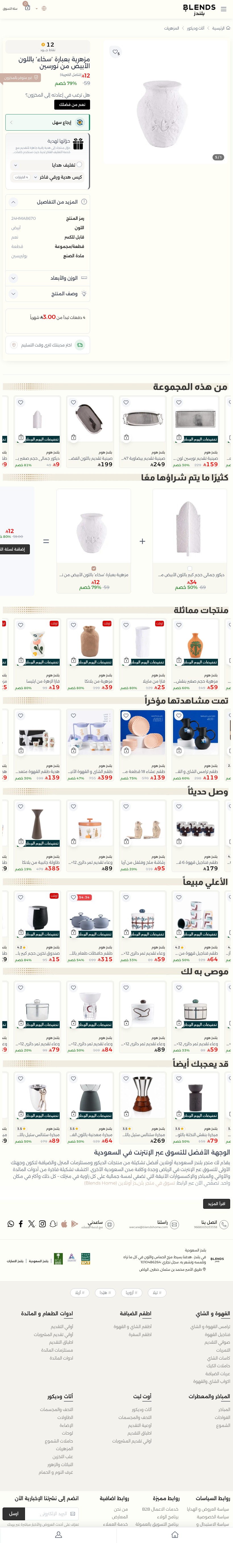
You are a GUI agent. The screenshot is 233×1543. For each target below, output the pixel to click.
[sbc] (72, 1260)
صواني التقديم (217, 1342)
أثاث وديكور (195, 28)
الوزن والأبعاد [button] (64, 278)
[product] (195, 419)
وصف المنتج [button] (64, 293)
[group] (166, 102)
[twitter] (32, 1225)
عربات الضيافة (217, 1373)
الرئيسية (218, 28)
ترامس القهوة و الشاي (210, 1326)
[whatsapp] (10, 1225)
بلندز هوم (211, 452)
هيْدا (103, 1292)
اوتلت (159, 623)
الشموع (223, 1425)
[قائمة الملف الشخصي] (58, 1536)
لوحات (67, 1433)
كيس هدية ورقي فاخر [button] (61, 177)
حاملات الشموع (59, 1441)
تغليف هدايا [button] (63, 165)
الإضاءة (66, 1425)
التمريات (223, 1350)
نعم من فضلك (72, 104)
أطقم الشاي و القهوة (132, 1326)
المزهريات (171, 28)
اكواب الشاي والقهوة (211, 1381)
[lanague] (40, 8)
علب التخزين (63, 1456)
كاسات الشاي (218, 1358)
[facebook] (21, 1225)
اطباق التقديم (61, 1342)
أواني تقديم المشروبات (53, 1334)
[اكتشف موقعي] (14, 345)
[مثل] (178, 402)
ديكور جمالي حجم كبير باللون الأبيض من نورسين (189, 574)
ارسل (13, 1513)
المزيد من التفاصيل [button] (57, 202)
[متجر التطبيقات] (64, 1225)
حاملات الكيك (218, 1365)
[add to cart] (179, 438)
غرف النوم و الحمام (56, 1472)
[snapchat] (53, 1225)
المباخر (224, 1409)
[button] (223, 8)
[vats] (86, 1260)
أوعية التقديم (139, 1425)
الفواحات (222, 1417)
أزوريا (130, 1292)
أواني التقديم (62, 1326)
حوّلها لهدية (58, 141)
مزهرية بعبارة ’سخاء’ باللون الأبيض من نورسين (93, 574)
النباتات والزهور (60, 1464)
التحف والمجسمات (134, 1417)
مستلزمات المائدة (57, 1350)
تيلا (155, 1292)
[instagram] (42, 1225)
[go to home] (174, 1536)
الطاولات (65, 1417)
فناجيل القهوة (217, 1334)
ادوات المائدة (61, 1358)
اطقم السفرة (140, 1334)
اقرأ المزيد (216, 1203)
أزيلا (78, 1292)
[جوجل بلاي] (74, 1225)
